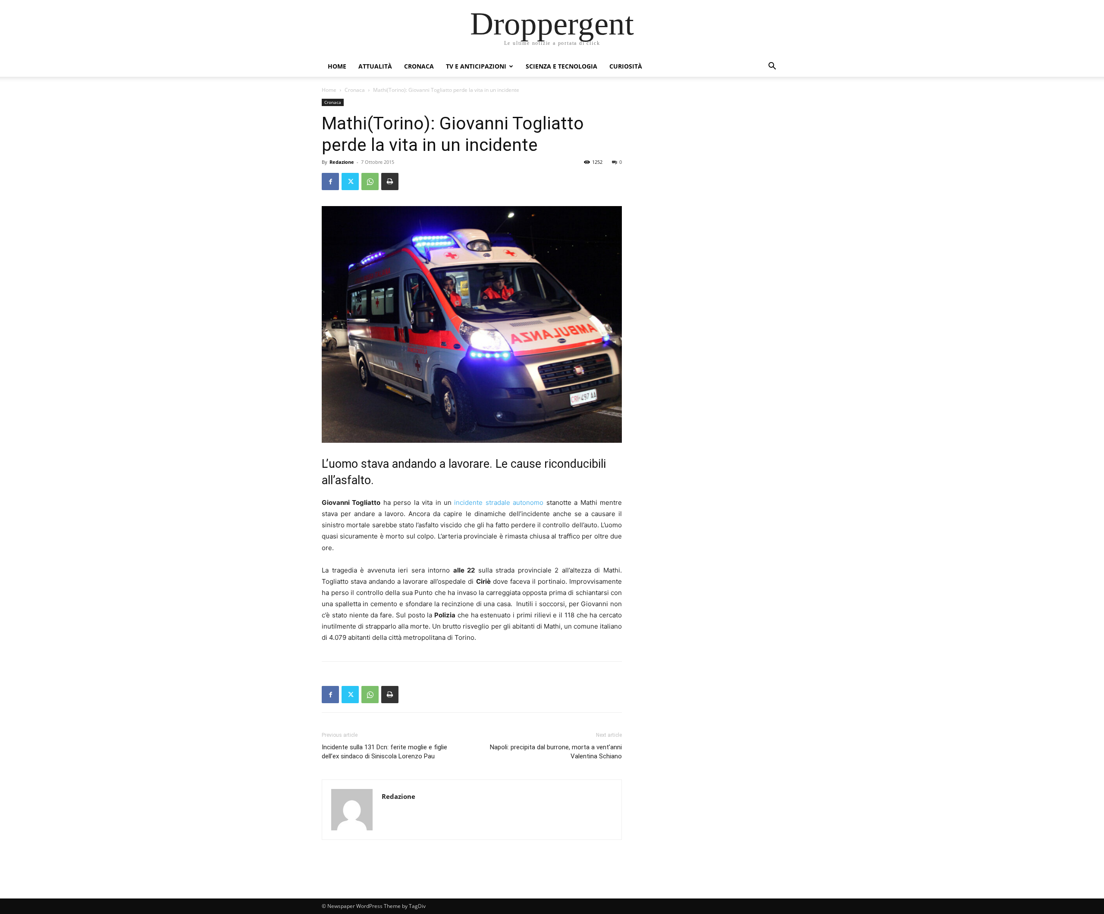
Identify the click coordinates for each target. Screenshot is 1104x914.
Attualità (375, 66)
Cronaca (419, 66)
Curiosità (625, 66)
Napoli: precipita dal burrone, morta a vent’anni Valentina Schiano (556, 751)
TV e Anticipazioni (476, 66)
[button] (772, 67)
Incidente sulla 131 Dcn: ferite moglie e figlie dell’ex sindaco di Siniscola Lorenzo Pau (384, 751)
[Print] (389, 181)
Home (337, 66)
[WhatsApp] (370, 181)
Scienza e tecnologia (561, 66)
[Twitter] (350, 181)
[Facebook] (330, 181)
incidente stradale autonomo (500, 502)
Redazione (341, 162)
